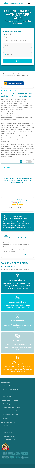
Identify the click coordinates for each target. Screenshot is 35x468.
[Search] (17, 61)
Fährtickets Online (8, 386)
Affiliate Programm (8, 404)
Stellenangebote (7, 432)
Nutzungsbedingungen (9, 436)
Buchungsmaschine (17, 182)
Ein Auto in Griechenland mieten (11, 407)
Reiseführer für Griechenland (10, 414)
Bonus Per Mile (7, 396)
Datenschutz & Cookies (9, 439)
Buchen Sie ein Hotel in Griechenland (12, 411)
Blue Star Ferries (17, 74)
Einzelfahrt (10, 34)
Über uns (5, 425)
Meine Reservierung (8, 393)
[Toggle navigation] (29, 3)
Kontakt (5, 429)
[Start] (3, 74)
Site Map (5, 418)
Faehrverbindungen (10, 75)
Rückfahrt (9, 37)
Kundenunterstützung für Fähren (11, 389)
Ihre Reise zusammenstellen (16, 40)
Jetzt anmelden (27, 255)
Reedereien (8, 74)
